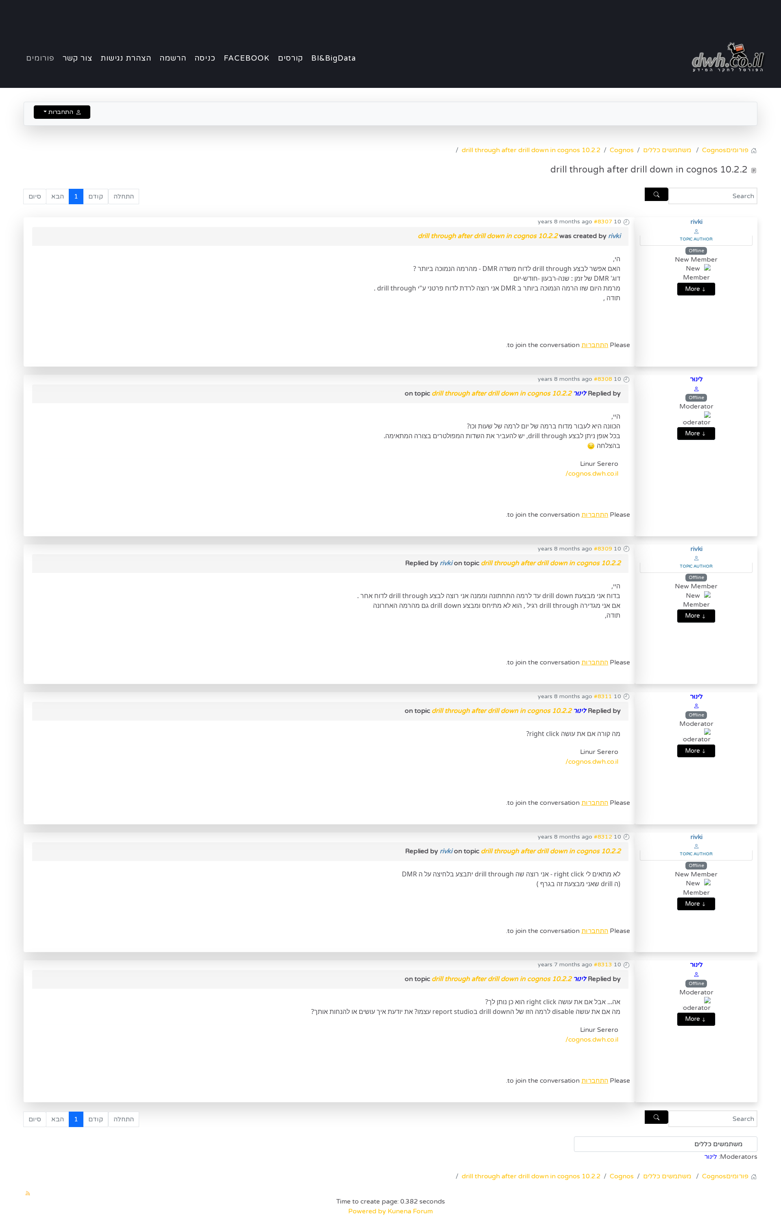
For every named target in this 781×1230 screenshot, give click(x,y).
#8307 (603, 221)
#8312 (603, 836)
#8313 (603, 964)
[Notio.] (725, 57)
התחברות (594, 345)
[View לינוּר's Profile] (696, 389)
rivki (696, 222)
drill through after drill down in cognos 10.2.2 (488, 236)
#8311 (603, 696)
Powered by (367, 1211)
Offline (696, 250)
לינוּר (696, 379)
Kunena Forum (410, 1211)
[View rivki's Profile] (696, 231)
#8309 (603, 548)
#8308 (603, 379)
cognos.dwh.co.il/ (591, 474)
